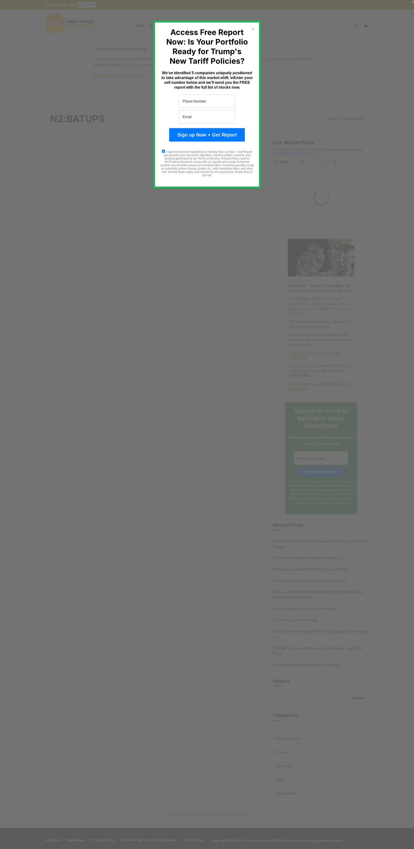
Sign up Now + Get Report (207, 134)
